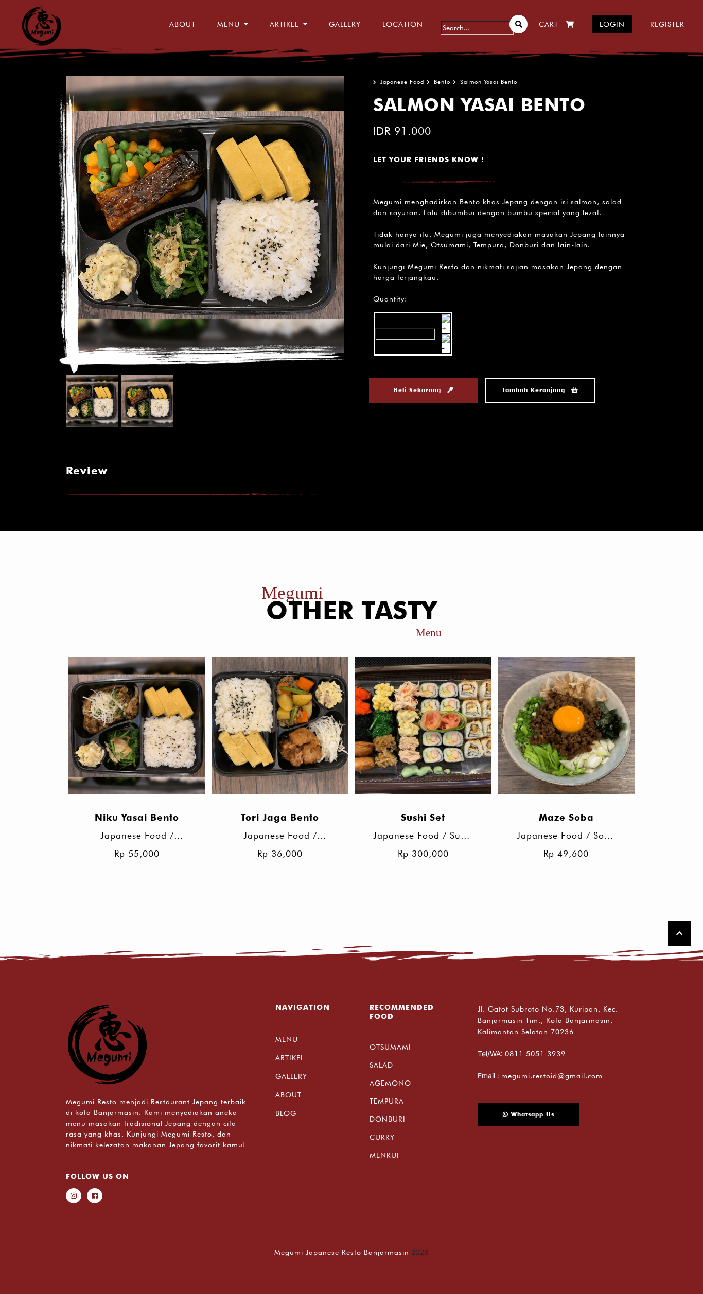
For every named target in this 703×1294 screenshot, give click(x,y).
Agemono (390, 1083)
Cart (548, 24)
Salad (381, 1065)
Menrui (384, 1155)
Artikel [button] (284, 24)
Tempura (387, 1101)
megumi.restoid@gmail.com (552, 1076)
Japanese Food (402, 81)
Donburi (388, 1119)
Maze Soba (566, 817)
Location (402, 24)
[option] (205, 214)
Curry (382, 1137)
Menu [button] (228, 24)
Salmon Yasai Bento (488, 81)
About (182, 24)
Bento (442, 81)
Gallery (345, 24)
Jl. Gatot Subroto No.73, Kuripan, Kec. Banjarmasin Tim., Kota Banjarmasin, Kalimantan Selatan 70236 (548, 1020)
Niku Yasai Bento (137, 817)
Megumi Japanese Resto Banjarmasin (341, 1252)
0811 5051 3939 (535, 1054)
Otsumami (390, 1047)
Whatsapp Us (531, 1114)
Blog (285, 1113)
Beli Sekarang (419, 390)
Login (612, 24)
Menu (286, 1039)
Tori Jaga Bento (280, 817)
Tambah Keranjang (535, 390)
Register (667, 24)
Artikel (289, 1058)
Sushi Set (423, 817)
